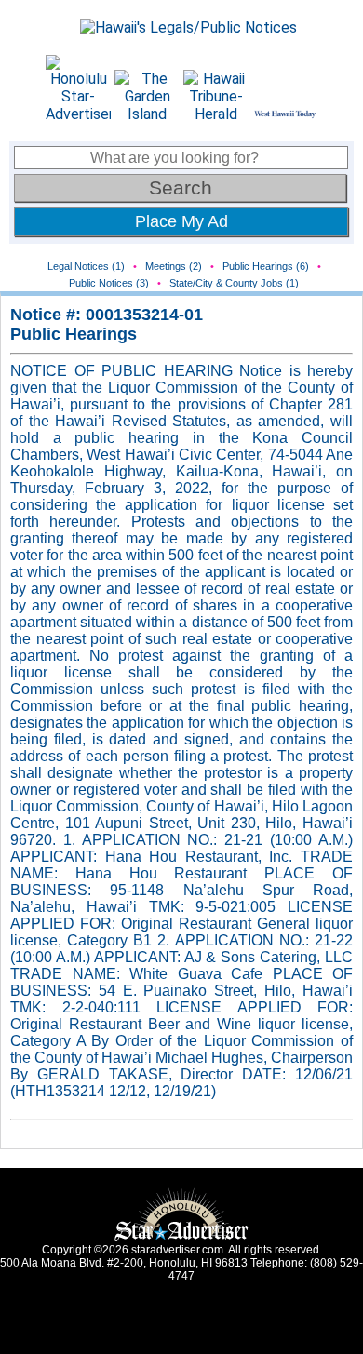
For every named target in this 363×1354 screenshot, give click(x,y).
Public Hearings (73, 334)
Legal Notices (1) (86, 266)
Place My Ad (181, 221)
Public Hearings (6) (265, 266)
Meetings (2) (173, 266)
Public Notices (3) (109, 282)
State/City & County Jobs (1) (234, 282)
